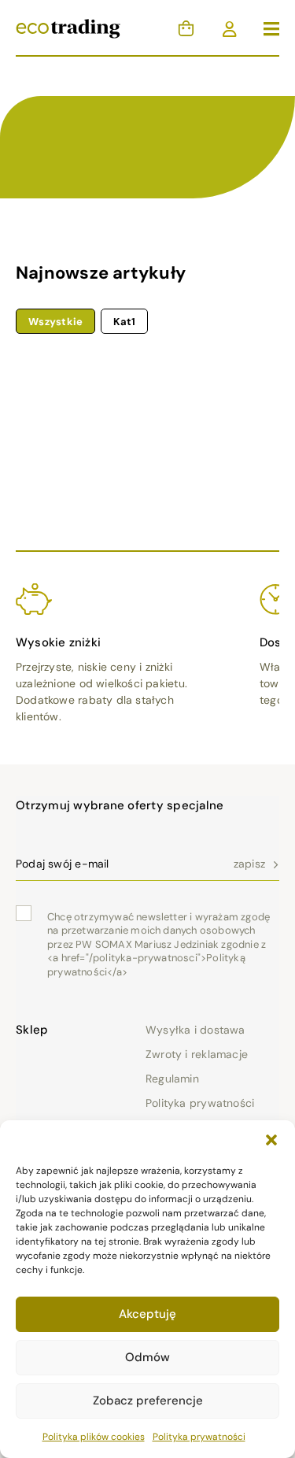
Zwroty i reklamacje (197, 1054)
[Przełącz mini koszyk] (186, 29)
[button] (271, 1140)
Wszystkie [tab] (55, 321)
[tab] (55, 321)
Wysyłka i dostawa (195, 1030)
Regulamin (172, 1078)
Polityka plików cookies (93, 1436)
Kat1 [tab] (124, 321)
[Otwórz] (271, 29)
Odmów (147, 1357)
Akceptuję (147, 1314)
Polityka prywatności (199, 1436)
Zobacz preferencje (148, 1400)
